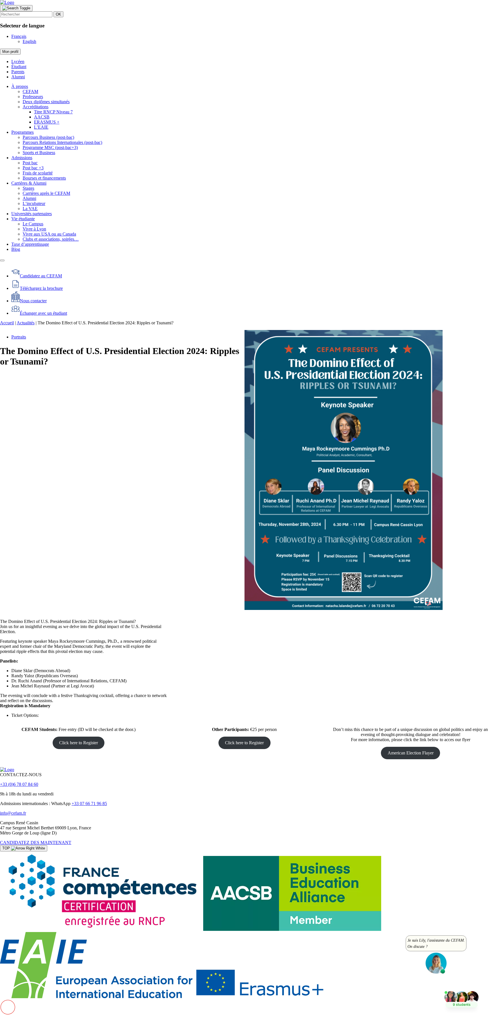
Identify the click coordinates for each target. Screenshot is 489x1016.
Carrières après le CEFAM (46, 193)
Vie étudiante (23, 218)
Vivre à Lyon (34, 229)
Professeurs (33, 96)
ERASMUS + (46, 122)
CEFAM (30, 91)
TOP (6, 848)
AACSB (42, 117)
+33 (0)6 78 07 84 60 (19, 784)
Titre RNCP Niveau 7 (53, 111)
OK (58, 14)
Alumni (18, 76)
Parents (17, 71)
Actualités (26, 322)
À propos (19, 86)
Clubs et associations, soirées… (51, 239)
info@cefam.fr (13, 813)
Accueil (7, 322)
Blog (15, 249)
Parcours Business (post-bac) (48, 137)
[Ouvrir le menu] (2, 260)
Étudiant (18, 66)
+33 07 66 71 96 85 (89, 803)
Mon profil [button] (10, 51)
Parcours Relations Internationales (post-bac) (62, 142)
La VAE (30, 208)
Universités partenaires (31, 213)
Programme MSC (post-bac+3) (50, 147)
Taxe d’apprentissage (30, 244)
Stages (28, 188)
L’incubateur (34, 203)
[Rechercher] (16, 8)
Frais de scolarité (38, 173)
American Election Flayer (411, 752)
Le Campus (33, 223)
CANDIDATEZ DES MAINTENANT (35, 842)
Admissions (21, 157)
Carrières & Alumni (28, 183)
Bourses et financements (44, 178)
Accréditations (35, 106)
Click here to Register (78, 742)
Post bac (30, 162)
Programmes (22, 132)
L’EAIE (41, 127)
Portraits (18, 337)
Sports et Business (39, 152)
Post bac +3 (33, 167)
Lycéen (17, 61)
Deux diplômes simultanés (46, 101)
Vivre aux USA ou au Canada (49, 234)
